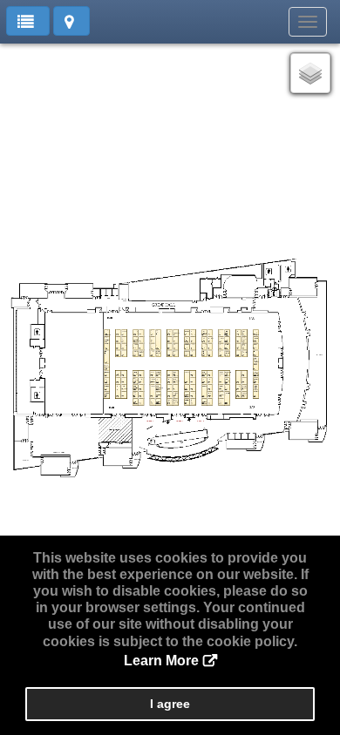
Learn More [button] (161, 660)
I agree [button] (170, 704)
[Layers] (310, 73)
